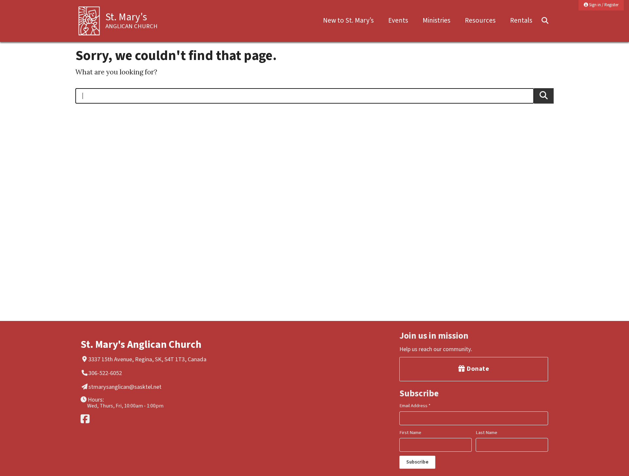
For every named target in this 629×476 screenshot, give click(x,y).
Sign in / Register (603, 5)
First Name (410, 432)
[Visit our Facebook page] (157, 419)
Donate (477, 368)
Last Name (486, 432)
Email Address (414, 405)
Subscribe (417, 462)
